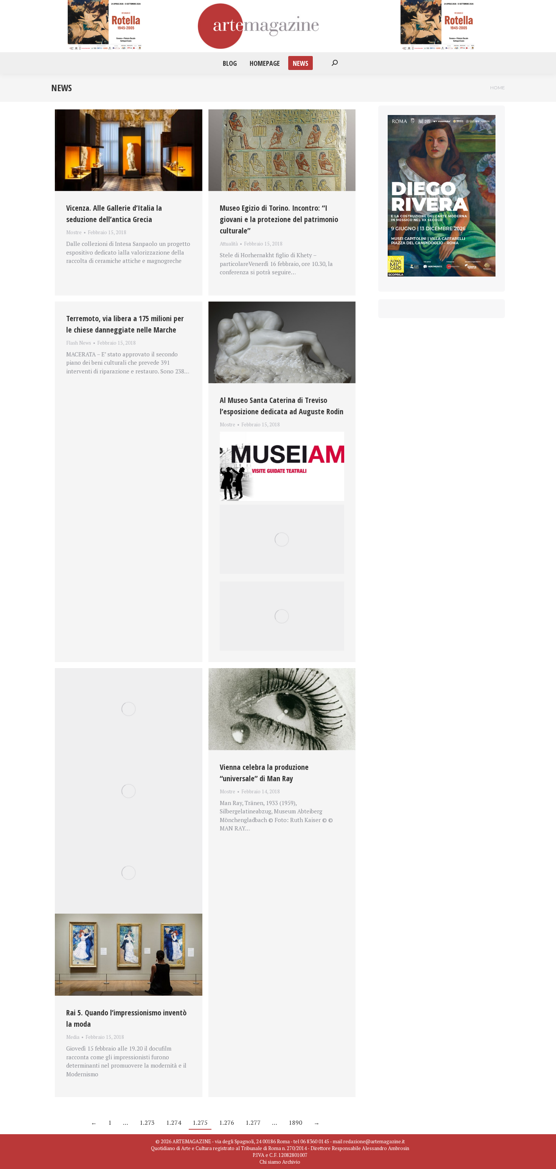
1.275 (200, 1122)
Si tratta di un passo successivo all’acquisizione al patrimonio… (281, 433)
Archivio (291, 1161)
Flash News (78, 342)
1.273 (147, 1122)
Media (72, 1037)
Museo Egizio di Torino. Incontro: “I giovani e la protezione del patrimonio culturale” (279, 219)
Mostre (74, 232)
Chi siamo (270, 1161)
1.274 (173, 1122)
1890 (295, 1122)
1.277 (253, 1122)
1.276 (226, 1122)
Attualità (229, 243)
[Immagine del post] (128, 150)
